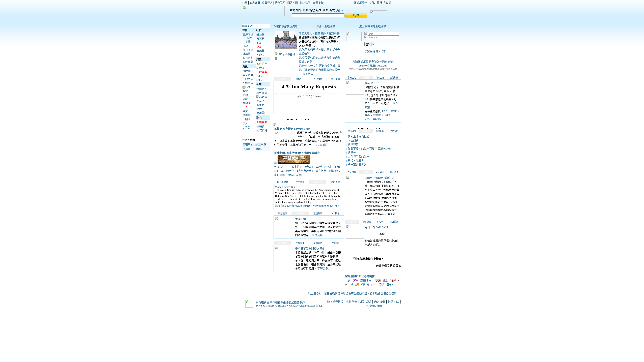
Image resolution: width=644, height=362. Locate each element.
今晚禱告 (248, 71)
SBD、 (369, 115)
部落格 (260, 38)
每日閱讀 (248, 49)
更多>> (340, 10)
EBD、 (386, 111)
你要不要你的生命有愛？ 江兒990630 (369, 148)
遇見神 (352, 152)
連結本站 (393, 301)
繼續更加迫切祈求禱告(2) (379, 177)
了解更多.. (323, 268)
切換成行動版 (335, 301)
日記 (245, 45)
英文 (245, 111)
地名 (259, 80)
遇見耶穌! (353, 144)
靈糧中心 (248, 144)
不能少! (260, 54)
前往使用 (317, 235)
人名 (259, 76)
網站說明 (365, 301)
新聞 (319, 10)
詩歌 (312, 10)
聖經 (291, 10)
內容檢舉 (379, 301)
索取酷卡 (351, 301)
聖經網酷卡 (360, 2)
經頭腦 (260, 126)
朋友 (259, 42)
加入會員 (381, 51)
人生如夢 (353, 140)
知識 (299, 10)
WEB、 (389, 115)
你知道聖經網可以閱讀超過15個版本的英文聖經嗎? (308, 205)
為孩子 (260, 101)
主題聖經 (248, 79)
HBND (377, 119)
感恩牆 (260, 105)
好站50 (247, 103)
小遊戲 (247, 127)
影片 (245, 123)
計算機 (247, 53)
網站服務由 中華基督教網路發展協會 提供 (280, 302)
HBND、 (379, 115)
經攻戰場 (261, 130)
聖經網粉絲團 (374, 306)
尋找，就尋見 (356, 160)
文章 (259, 109)
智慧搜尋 (248, 75)
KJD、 (369, 119)
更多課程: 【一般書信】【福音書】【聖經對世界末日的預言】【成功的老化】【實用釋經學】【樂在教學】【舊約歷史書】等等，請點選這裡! (307, 170)
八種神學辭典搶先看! (286, 26)
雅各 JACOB (372, 83)
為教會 (263, 97)
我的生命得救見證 (358, 136)
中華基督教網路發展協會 (310, 248)
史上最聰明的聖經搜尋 (372, 26)
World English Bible (286, 187)
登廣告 (259, 149)
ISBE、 (395, 111)
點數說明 (280, 2)
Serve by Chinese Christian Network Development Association (289, 305)
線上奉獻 (260, 144)
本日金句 (248, 57)
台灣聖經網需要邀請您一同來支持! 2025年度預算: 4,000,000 (373, 65)
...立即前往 (321, 144)
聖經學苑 (248, 62)
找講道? (261, 89)
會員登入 (267, 2)
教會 (245, 91)
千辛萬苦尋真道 (357, 164)
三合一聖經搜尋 (325, 26)
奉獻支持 (318, 2)
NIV (249, 38)
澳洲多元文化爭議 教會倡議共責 (321, 65)
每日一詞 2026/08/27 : (377, 227)
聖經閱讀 (248, 34)
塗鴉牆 (260, 50)
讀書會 (247, 115)
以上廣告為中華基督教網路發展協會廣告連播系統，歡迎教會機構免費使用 (352, 293)
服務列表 (247, 26)
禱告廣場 (261, 93)
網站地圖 (292, 2)
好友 (333, 10)
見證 (259, 113)
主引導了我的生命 (358, 156)
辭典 (306, 10)
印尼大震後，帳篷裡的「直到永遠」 (320, 33)
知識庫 (260, 68)
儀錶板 (260, 34)
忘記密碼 (369, 51)
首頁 (245, 2)
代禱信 (247, 149)
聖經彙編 (248, 83)
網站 (326, 10)
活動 (245, 95)
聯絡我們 (305, 2)
